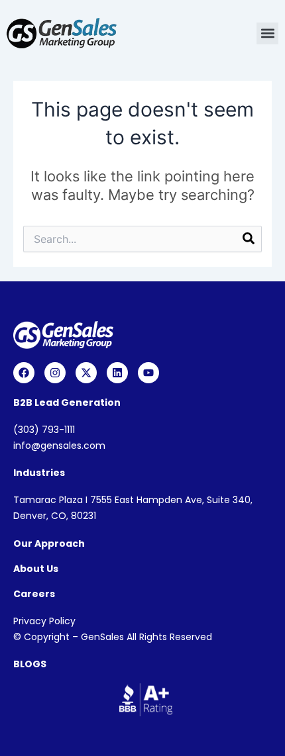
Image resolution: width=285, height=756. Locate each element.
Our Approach (49, 543)
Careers (34, 593)
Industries (39, 472)
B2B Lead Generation (67, 402)
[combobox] (142, 239)
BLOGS (29, 664)
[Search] (248, 240)
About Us (35, 568)
